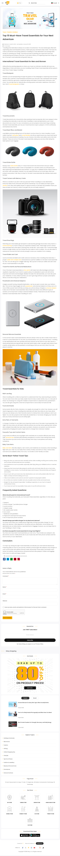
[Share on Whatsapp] (11, 559)
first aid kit (27, 270)
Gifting (6, 748)
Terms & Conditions (29, 843)
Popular (25, 698)
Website (5, 601)
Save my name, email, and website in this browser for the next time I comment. (26, 607)
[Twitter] (25, 847)
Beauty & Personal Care (10, 766)
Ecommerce (7, 769)
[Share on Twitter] (8, 559)
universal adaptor (51, 288)
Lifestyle (6, 755)
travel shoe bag (7, 245)
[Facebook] (22, 847)
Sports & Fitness (8, 759)
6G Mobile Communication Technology (43, 782)
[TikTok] (43, 847)
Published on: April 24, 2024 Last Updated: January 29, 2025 (17, 44)
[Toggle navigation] (2, 3)
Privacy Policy (39, 644)
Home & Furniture (8, 773)
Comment (6, 576)
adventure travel (16, 556)
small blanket (26, 135)
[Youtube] (34, 847)
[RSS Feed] (40, 848)
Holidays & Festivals (9, 738)
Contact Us (19, 843)
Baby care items (7, 448)
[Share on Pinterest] (15, 559)
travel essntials (8, 556)
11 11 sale (23, 782)
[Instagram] (31, 847)
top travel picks (23, 556)
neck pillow (15, 135)
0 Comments (7, 46)
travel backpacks (14, 84)
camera (5, 185)
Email (4, 594)
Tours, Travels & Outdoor (10, 32)
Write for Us (39, 843)
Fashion (6, 745)
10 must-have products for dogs (13, 782)
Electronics (7, 741)
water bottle (13, 165)
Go (29, 3)
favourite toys (10, 437)
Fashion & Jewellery (9, 762)
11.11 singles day (29, 782)
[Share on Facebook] (4, 559)
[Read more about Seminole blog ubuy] (7, 3)
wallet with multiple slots (14, 260)
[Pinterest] (28, 847)
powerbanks (29, 286)
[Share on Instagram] (18, 559)
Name (5, 587)
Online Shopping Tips (9, 752)
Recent (35, 698)
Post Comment (7, 617)
